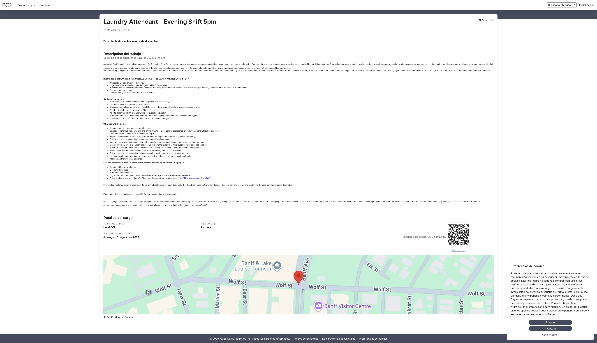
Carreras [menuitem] (45, 5)
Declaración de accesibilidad (338, 338)
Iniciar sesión (587, 5)
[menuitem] (7, 5)
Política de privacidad (306, 338)
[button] (298, 284)
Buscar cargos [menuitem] (26, 5)
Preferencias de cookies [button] (373, 338)
